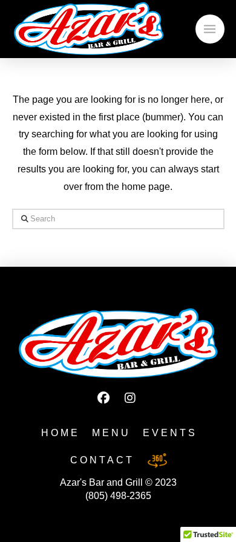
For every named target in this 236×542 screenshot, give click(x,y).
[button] (210, 29)
